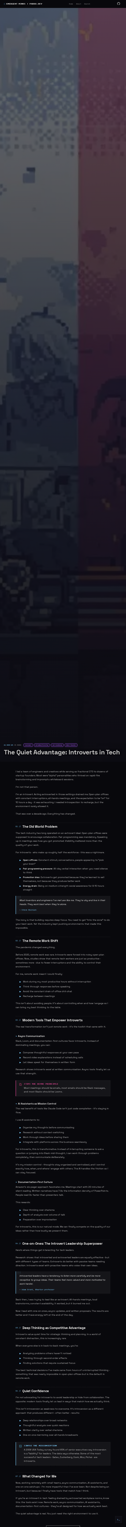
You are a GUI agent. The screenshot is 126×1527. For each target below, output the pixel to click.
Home (71, 4)
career (28, 745)
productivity (42, 745)
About (78, 4)
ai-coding (57, 745)
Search (87, 4)
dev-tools (71, 745)
